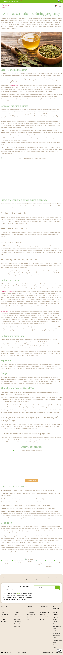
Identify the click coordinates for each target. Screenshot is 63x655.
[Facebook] (2, 652)
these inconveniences (7, 206)
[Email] (5, 652)
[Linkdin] (8, 652)
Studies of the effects (7, 291)
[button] (59, 650)
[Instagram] (10, 652)
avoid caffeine (14, 85)
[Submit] (57, 587)
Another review (5, 311)
